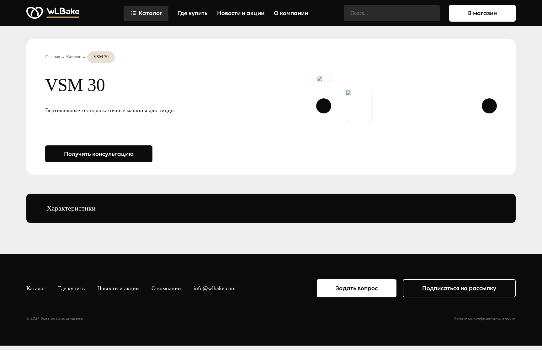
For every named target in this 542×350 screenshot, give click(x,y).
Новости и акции (240, 13)
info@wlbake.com (215, 288)
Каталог (150, 13)
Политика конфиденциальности (485, 318)
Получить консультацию (99, 153)
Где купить (193, 13)
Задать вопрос (357, 288)
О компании (291, 13)
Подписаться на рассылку (459, 288)
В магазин (482, 13)
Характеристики (71, 208)
